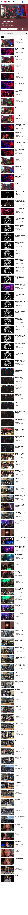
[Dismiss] (26, 33)
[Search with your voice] (16, 2)
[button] (14, 12)
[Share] (22, 29)
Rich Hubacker (17, 194)
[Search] (14, 2)
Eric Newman (17, 41)
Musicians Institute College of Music (21, 202)
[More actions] (25, 29)
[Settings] (19, 2)
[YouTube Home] (7, 2)
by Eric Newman (6, 23)
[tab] (2, 37)
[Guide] (2, 2)
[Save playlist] (19, 29)
